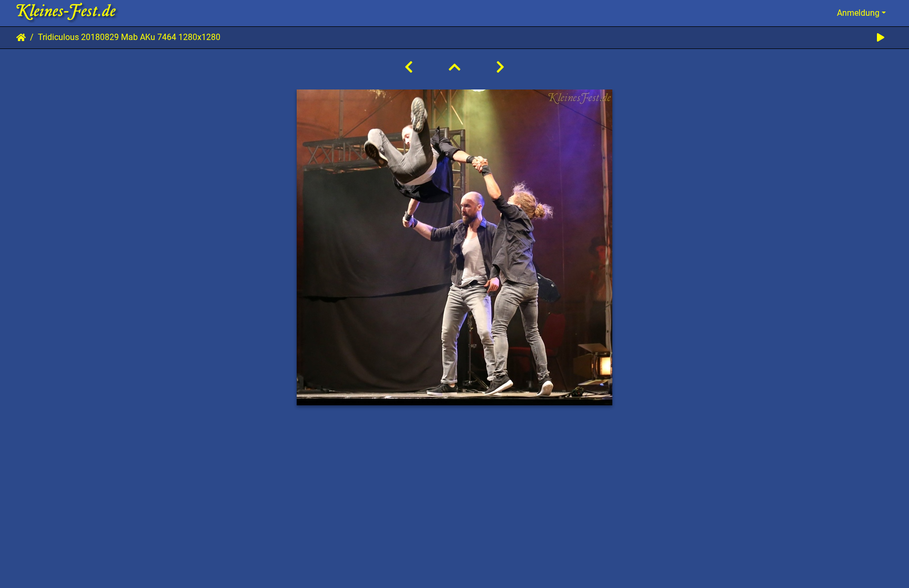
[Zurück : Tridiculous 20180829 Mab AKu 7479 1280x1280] (409, 67)
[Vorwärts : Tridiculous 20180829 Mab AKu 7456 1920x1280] (500, 67)
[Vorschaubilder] (454, 67)
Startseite (21, 37)
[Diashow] (880, 37)
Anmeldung (858, 13)
